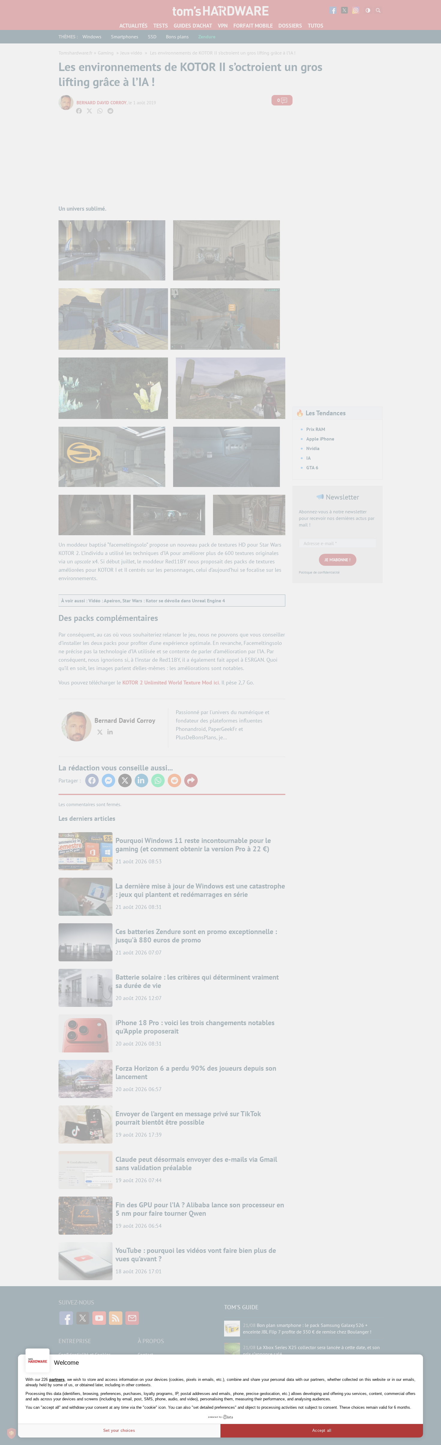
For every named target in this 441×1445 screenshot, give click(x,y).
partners (56, 1379)
